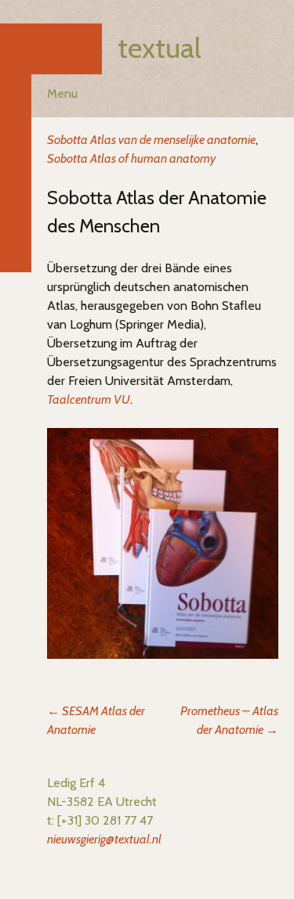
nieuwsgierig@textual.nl (104, 839)
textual (159, 48)
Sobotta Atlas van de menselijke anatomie (151, 139)
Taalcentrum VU (88, 399)
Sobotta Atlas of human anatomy (131, 158)
